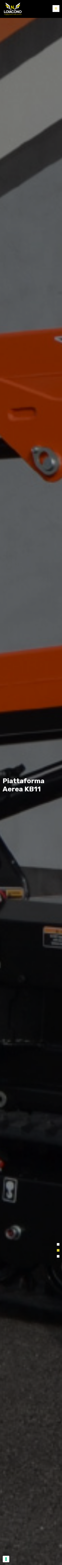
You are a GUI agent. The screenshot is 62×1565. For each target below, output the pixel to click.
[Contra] (13, 9)
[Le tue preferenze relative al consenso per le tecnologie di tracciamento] (6, 1559)
